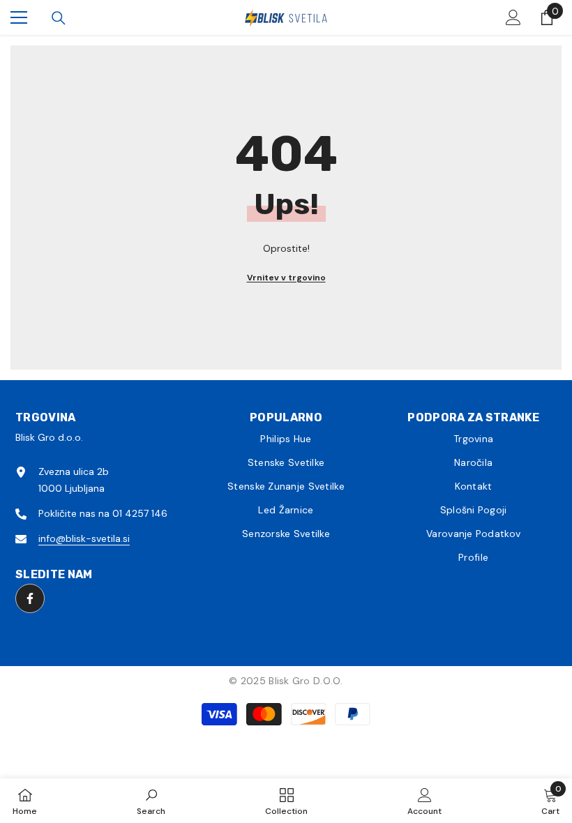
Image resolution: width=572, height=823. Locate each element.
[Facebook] (30, 598)
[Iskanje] (58, 18)
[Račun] (513, 17)
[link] (151, 800)
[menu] (18, 17)
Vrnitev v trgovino (286, 277)
